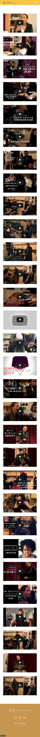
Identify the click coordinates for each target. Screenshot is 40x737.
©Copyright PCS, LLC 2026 (22, 710)
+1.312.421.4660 (21, 723)
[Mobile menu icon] (36, 2)
